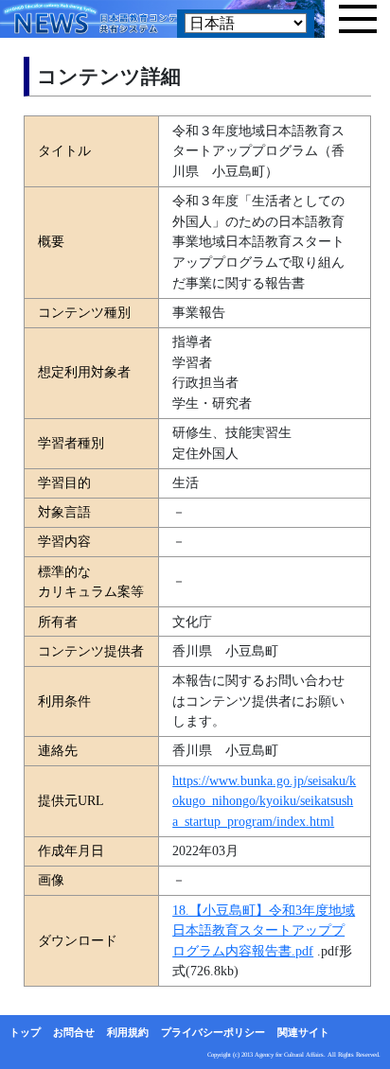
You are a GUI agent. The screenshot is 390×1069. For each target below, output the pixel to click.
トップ (25, 1032)
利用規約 (128, 1032)
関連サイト (303, 1032)
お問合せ (74, 1032)
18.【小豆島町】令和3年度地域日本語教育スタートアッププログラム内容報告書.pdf (263, 930)
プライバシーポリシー (213, 1032)
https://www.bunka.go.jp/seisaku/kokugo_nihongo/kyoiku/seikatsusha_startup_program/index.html (264, 801)
